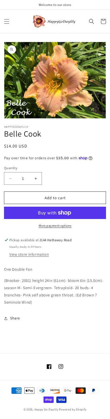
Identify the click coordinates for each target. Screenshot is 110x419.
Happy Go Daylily (46, 409)
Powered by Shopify (73, 409)
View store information (29, 254)
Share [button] (15, 318)
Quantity (10, 168)
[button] (7, 21)
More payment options (55, 226)
